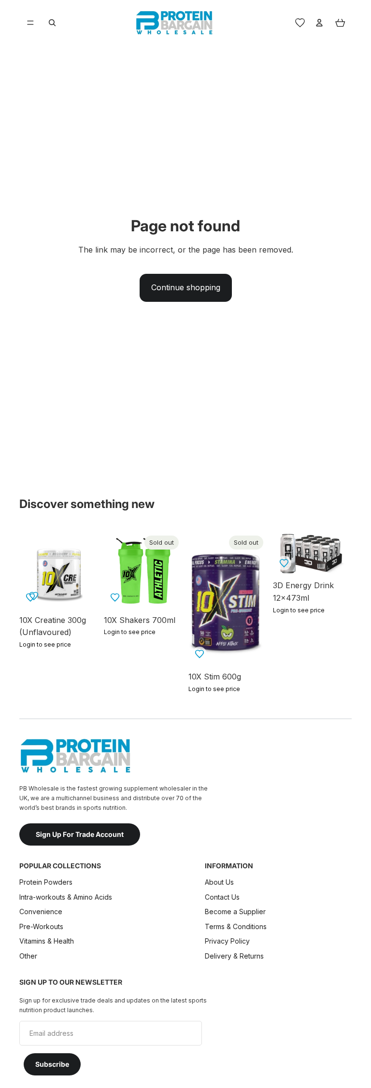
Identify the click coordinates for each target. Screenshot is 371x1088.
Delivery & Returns (234, 956)
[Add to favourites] (33, 596)
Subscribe (52, 1064)
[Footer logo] (74, 755)
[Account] (319, 22)
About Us (219, 882)
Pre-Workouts (41, 926)
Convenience (40, 911)
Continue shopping (185, 287)
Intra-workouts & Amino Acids (66, 897)
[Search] (52, 22)
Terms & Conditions (236, 926)
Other (28, 956)
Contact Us (222, 897)
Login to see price (45, 644)
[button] (115, 597)
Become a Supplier (235, 911)
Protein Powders (45, 882)
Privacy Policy (227, 941)
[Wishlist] (300, 22)
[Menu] (30, 23)
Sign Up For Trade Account (80, 834)
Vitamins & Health (46, 941)
